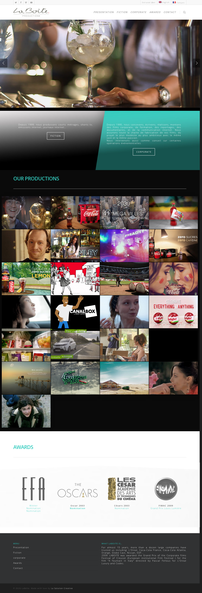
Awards (155, 12)
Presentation (103, 12)
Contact (170, 12)
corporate (138, 12)
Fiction (122, 12)
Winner (33, 505)
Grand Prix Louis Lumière (166, 508)
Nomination (33, 508)
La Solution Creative (62, 588)
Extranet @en (148, 2)
